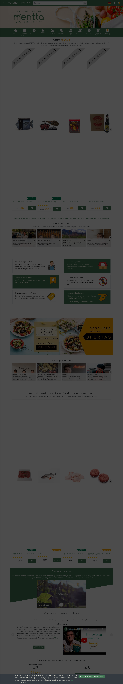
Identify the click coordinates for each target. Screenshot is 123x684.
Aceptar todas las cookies (91, 676)
